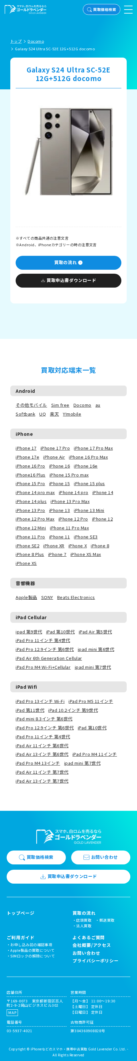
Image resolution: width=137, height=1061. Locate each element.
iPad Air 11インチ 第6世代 (42, 745)
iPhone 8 (100, 545)
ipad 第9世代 (29, 631)
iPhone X (77, 545)
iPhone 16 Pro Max (88, 457)
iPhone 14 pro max (35, 492)
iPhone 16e (85, 466)
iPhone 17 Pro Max (93, 448)
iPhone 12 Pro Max (35, 519)
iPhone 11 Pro (30, 536)
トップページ (20, 913)
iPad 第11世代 (30, 710)
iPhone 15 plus (89, 483)
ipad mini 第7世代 (93, 667)
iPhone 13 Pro (30, 510)
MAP (12, 1012)
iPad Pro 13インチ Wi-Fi (40, 701)
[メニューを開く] (128, 9)
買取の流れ (65, 262)
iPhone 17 (26, 448)
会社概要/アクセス (91, 945)
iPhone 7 (57, 554)
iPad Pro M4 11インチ (94, 754)
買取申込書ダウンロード (71, 280)
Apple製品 (26, 597)
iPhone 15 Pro (30, 483)
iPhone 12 (102, 519)
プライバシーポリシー (95, 960)
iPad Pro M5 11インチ (90, 701)
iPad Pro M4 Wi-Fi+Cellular (43, 667)
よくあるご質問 (88, 937)
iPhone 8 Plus (30, 554)
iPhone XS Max (85, 554)
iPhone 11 (59, 536)
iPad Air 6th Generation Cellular (49, 658)
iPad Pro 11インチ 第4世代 (43, 640)
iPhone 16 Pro (30, 466)
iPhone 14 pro (73, 492)
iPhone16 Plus (31, 475)
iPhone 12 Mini (31, 528)
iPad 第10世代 (60, 631)
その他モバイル (31, 405)
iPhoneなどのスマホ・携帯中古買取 (59, 1048)
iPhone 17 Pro (55, 448)
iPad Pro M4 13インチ (38, 763)
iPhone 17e (27, 457)
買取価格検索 (104, 9)
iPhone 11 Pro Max (69, 528)
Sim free (60, 405)
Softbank (25, 414)
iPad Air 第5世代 (95, 631)
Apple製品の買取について (32, 950)
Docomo (82, 405)
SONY (47, 597)
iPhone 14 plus (31, 501)
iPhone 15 (59, 483)
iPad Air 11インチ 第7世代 (42, 772)
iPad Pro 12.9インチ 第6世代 (45, 649)
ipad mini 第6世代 (96, 649)
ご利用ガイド (20, 937)
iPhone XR (54, 545)
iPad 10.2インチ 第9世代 (73, 710)
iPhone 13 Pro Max (70, 501)
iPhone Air (54, 457)
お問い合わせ (104, 857)
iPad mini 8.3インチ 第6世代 (44, 718)
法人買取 (83, 925)
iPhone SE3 (85, 536)
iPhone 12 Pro (73, 519)
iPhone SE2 (27, 545)
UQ (42, 414)
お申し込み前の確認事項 (31, 944)
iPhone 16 (59, 466)
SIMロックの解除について (32, 955)
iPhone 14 (102, 492)
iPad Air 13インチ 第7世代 (42, 781)
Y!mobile (72, 414)
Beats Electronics (76, 597)
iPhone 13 (59, 510)
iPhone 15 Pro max (69, 475)
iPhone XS (26, 563)
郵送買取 (107, 920)
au (97, 405)
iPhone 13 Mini (89, 510)
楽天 (54, 414)
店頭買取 (83, 920)
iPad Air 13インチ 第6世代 (42, 754)
